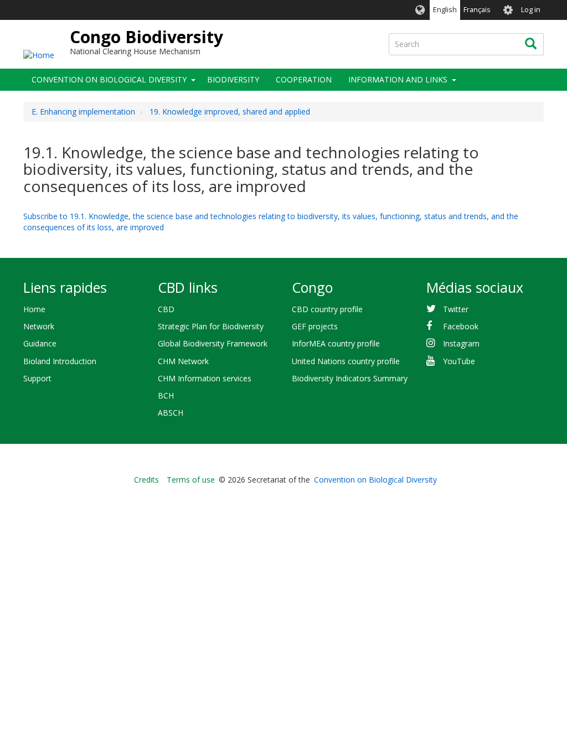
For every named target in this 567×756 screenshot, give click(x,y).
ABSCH (170, 412)
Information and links (397, 79)
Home (34, 309)
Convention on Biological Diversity (109, 79)
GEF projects (315, 326)
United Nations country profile (346, 361)
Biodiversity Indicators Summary (350, 378)
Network (38, 326)
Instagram (461, 343)
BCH (166, 395)
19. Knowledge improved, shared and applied (230, 111)
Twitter (455, 309)
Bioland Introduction (59, 361)
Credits (146, 479)
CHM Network (183, 361)
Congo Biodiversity (146, 36)
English (445, 9)
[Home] (38, 54)
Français (477, 9)
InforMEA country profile (336, 343)
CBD (166, 309)
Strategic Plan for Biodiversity (211, 326)
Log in (530, 9)
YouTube (459, 361)
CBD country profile (327, 309)
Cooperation (304, 79)
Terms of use (191, 479)
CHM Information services (204, 378)
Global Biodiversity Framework (212, 343)
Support (37, 378)
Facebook (460, 326)
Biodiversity (233, 79)
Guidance (39, 343)
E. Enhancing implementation (83, 111)
